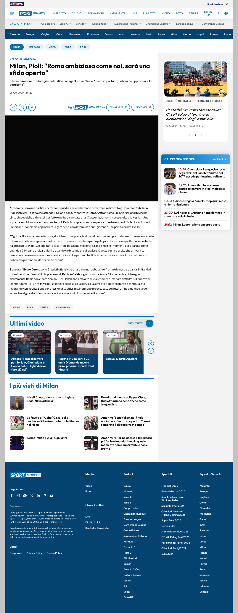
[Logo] (32, 13)
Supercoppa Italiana (135, 536)
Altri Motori (130, 558)
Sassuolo (205, 575)
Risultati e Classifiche (97, 528)
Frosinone (205, 513)
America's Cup (131, 569)
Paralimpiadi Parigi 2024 (175, 542)
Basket (127, 563)
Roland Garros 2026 (173, 491)
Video (88, 486)
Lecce (203, 541)
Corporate (16, 553)
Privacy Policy (34, 553)
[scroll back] (151, 343)
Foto (88, 491)
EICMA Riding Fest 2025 (175, 537)
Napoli (203, 558)
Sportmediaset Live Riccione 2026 (172, 498)
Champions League (134, 513)
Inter (202, 524)
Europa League (132, 519)
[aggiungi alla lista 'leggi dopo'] (23, 107)
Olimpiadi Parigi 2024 (173, 548)
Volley (126, 591)
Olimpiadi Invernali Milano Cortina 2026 (173, 513)
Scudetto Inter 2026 (172, 506)
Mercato (128, 491)
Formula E (129, 547)
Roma (203, 569)
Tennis (127, 580)
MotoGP (128, 552)
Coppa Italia (130, 508)
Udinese (204, 586)
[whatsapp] (25, 496)
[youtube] (52, 496)
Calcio (127, 486)
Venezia (204, 591)
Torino (203, 580)
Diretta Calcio (93, 522)
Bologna (204, 491)
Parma (203, 563)
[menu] (12, 13)
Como (203, 502)
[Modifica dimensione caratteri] (32, 107)
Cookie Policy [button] (54, 553)
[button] (17, 47)
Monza (203, 552)
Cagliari (204, 497)
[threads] (45, 496)
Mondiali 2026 (169, 486)
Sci (125, 586)
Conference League (134, 524)
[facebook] (11, 496)
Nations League (132, 575)
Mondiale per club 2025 (174, 531)
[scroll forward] (151, 351)
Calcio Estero (131, 530)
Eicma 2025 (168, 526)
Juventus (205, 530)
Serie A (127, 497)
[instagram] (18, 496)
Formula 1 (129, 541)
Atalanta (205, 486)
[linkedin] (38, 496)
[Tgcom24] (17, 4)
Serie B (127, 502)
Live (87, 517)
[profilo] (226, 13)
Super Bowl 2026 (171, 520)
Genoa (203, 519)
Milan (203, 547)
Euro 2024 (167, 553)
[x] (31, 496)
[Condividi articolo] (13, 107)
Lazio (203, 536)
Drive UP (128, 597)
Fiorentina (205, 508)
